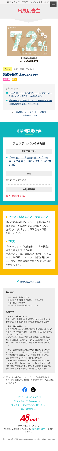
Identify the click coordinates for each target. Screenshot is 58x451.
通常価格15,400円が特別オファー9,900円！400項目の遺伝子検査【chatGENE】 (30, 102)
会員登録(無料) (39, 429)
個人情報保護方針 (29, 409)
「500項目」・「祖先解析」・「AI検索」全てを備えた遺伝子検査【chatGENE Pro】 (30, 94)
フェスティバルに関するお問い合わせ (29, 405)
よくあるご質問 (33, 397)
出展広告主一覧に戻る (30, 282)
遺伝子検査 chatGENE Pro (20, 74)
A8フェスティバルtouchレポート (29, 401)
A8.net (20, 397)
